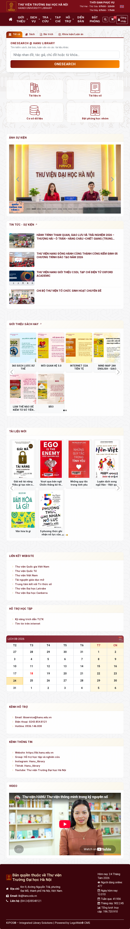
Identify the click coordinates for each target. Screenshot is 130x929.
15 (98, 666)
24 (14, 680)
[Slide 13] (96, 209)
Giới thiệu (21, 19)
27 (14, 652)
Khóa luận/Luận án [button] (72, 34)
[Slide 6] (60, 209)
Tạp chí (58, 19)
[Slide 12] (91, 209)
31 (81, 652)
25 (31, 680)
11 (31, 666)
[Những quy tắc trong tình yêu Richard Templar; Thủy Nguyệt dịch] (79, 459)
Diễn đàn (80, 19)
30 (65, 652)
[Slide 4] (49, 209)
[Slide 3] (44, 209)
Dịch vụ (33, 19)
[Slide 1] (34, 209)
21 (81, 673)
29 (48, 652)
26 (48, 680)
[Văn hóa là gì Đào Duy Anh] (23, 509)
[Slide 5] (54, 209)
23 (115, 673)
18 (31, 673)
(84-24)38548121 (30, 901)
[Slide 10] (81, 209)
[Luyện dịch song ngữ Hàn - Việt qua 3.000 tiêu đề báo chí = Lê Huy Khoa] (107, 459)
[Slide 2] (39, 209)
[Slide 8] (70, 209)
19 (48, 673)
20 (65, 673)
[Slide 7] (65, 209)
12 (48, 666)
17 (14, 673)
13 (65, 666)
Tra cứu (45, 19)
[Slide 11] (86, 209)
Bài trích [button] (48, 34)
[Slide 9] (75, 209)
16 (115, 666)
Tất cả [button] (16, 34)
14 (81, 666)
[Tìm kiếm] (105, 19)
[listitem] (34, 90)
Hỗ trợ (68, 19)
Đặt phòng (95, 19)
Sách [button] (32, 34)
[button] (27, 19)
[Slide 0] (28, 209)
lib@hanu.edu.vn (27, 895)
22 (98, 673)
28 (31, 652)
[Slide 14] (101, 209)
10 (14, 666)
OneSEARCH (65, 64)
